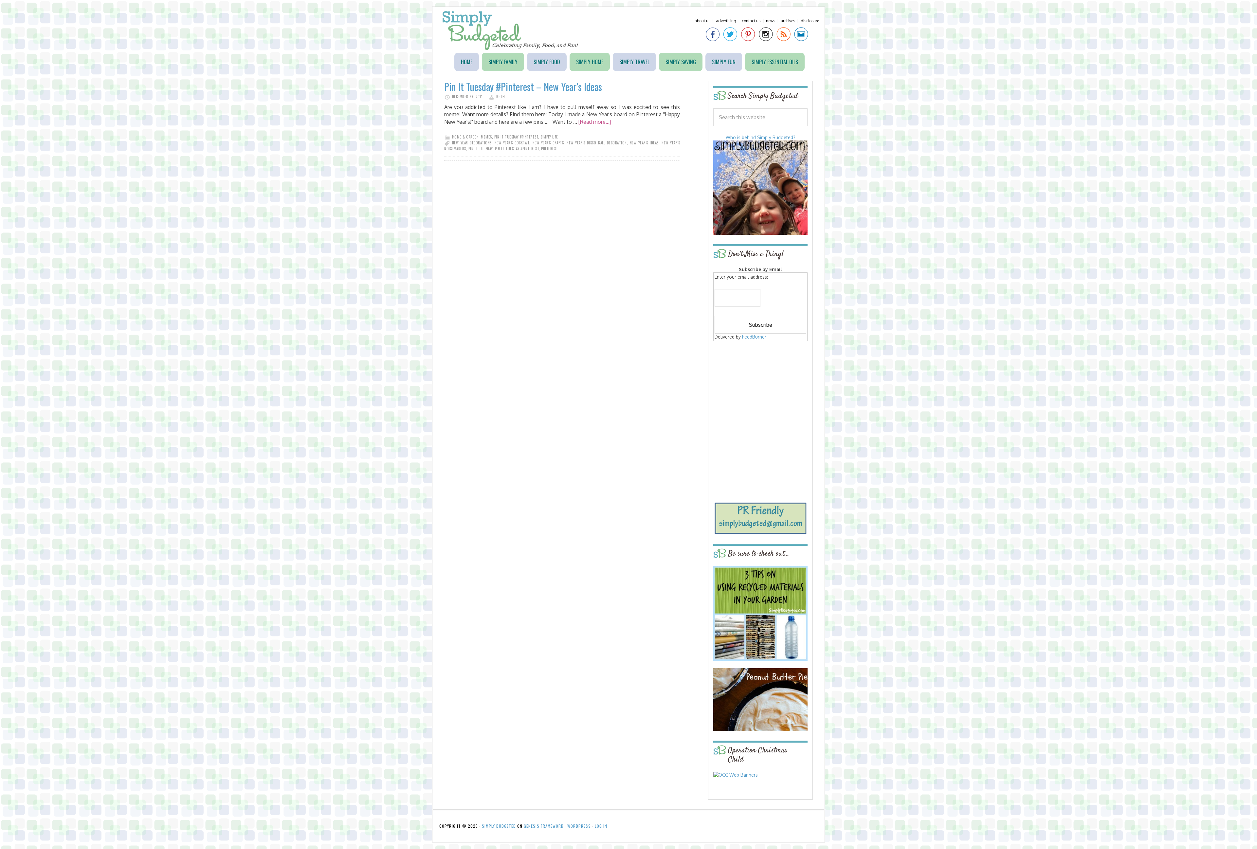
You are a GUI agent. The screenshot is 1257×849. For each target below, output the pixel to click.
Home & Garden (465, 136)
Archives (788, 20)
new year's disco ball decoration (597, 142)
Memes (486, 136)
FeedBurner (754, 337)
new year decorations (472, 142)
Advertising (726, 20)
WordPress (579, 826)
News (770, 20)
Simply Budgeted (510, 30)
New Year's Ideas (644, 142)
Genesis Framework (543, 826)
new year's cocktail (512, 142)
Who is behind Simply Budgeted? (760, 137)
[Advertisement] (760, 390)
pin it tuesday (480, 148)
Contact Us (751, 20)
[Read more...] (594, 122)
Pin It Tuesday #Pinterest (516, 136)
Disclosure (810, 20)
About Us (702, 20)
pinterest (549, 148)
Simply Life (549, 136)
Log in (601, 826)
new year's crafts (548, 142)
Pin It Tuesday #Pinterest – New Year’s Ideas (523, 86)
